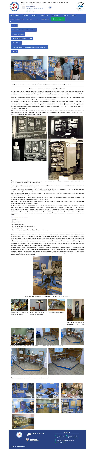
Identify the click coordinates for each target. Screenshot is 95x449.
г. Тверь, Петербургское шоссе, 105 (65, 440)
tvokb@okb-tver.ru (61, 442)
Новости (15, 51)
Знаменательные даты (18, 34)
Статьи (14, 25)
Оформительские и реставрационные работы (24, 29)
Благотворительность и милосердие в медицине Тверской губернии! (30, 47)
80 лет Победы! (16, 42)
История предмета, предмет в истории (22, 38)
